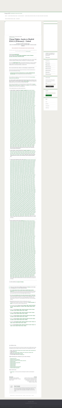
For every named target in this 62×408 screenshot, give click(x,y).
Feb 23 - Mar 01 (18, 208)
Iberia (13, 352)
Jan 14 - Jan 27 (12, 112)
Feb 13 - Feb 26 (31, 201)
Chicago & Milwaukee (17, 306)
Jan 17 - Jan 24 (28, 113)
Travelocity (28, 55)
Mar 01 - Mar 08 (15, 144)
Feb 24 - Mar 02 (33, 208)
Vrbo (25, 159)
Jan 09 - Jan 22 (30, 108)
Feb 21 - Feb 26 (25, 206)
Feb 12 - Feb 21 (32, 200)
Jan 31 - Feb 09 (33, 253)
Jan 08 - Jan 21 (12, 108)
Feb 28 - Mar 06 (27, 142)
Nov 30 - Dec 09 (15, 97)
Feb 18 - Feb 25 (28, 204)
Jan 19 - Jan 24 (20, 152)
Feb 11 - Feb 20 (18, 200)
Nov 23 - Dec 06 (25, 92)
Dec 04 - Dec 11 (25, 99)
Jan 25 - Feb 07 (19, 119)
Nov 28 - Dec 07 (25, 95)
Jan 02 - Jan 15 (12, 106)
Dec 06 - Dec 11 (32, 169)
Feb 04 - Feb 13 (24, 195)
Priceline (20, 55)
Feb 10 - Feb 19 (29, 199)
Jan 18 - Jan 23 (17, 114)
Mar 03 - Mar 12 (20, 145)
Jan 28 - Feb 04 (31, 120)
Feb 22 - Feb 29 (24, 207)
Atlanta (11, 307)
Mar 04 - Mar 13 (29, 145)
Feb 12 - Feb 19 (28, 200)
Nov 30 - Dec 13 (20, 97)
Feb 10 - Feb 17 (24, 199)
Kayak (23, 56)
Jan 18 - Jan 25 (21, 114)
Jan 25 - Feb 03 (15, 119)
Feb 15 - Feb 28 (15, 203)
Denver (34, 306)
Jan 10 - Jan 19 (19, 109)
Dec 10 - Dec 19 (25, 103)
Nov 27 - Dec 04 (25, 94)
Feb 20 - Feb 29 (16, 206)
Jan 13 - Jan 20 (14, 111)
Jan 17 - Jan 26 (32, 113)
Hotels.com (22, 220)
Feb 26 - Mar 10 (21, 210)
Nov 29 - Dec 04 (32, 164)
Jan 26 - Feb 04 (33, 119)
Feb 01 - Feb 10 (29, 123)
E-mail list (27, 85)
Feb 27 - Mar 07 (12, 142)
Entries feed (47, 103)
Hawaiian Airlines (17, 352)
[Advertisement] (31, 6)
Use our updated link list (15, 54)
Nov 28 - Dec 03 (15, 95)
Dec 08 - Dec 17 (32, 171)
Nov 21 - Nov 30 (20, 91)
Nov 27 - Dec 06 (30, 94)
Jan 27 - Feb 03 (17, 120)
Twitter (16, 85)
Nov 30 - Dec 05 (30, 96)
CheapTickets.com (33, 350)
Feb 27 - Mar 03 (26, 210)
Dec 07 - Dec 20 (20, 102)
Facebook (13, 85)
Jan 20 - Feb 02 (12, 116)
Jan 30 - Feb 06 (12, 122)
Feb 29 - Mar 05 (16, 143)
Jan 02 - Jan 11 (33, 105)
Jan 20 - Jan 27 (28, 115)
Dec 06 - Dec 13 (15, 101)
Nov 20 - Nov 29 (33, 159)
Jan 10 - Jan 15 (32, 177)
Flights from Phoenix (13, 363)
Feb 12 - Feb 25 (12, 201)
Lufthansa (21, 352)
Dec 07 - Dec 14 (32, 170)
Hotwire (16, 56)
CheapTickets (20, 56)
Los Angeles (22, 306)
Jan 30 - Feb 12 (21, 122)
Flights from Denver (13, 364)
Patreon (49, 57)
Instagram (34, 84)
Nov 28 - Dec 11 (30, 95)
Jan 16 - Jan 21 (30, 112)
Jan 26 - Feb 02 (28, 119)
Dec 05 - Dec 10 (15, 100)
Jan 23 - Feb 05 (33, 117)
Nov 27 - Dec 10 (32, 163)
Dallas (27, 305)
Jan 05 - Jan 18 (32, 175)
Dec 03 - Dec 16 (20, 99)
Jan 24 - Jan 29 (12, 118)
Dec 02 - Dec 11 (25, 98)
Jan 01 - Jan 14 (29, 105)
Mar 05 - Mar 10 (32, 214)
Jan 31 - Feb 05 (26, 122)
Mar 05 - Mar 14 (20, 146)
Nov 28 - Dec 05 (20, 95)
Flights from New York (13, 358)
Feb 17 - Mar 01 (23, 204)
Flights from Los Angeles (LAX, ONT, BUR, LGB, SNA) (18, 360)
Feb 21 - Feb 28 (30, 206)
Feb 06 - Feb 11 (23, 196)
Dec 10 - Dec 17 (20, 103)
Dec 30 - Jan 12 (19, 105)
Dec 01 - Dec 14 (15, 98)
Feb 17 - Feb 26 (18, 204)
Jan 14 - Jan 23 (32, 111)
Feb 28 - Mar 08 (32, 142)
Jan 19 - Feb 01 (23, 115)
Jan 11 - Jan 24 (17, 110)
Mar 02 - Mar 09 (29, 144)
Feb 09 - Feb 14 (23, 153)
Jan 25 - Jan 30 (31, 118)
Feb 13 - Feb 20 (22, 201)
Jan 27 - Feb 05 (21, 120)
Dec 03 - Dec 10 (32, 167)
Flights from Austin (18, 395)
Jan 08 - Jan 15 (28, 107)
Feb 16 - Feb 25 (29, 203)
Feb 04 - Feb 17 (29, 195)
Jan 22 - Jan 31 (33, 247)
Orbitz (14, 56)
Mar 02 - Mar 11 (32, 213)
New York (11, 306)
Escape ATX (7, 13)
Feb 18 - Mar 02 (12, 205)
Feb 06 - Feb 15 (32, 196)
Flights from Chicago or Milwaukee (15, 359)
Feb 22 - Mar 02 (29, 207)
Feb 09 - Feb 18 (15, 199)
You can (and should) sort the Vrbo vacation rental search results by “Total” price (23, 295)
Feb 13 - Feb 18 (17, 201)
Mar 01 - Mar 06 (22, 154)
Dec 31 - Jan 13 (24, 105)
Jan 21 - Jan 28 (17, 116)
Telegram (18, 85)
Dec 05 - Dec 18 (29, 100)
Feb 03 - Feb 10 (32, 124)
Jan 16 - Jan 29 (19, 113)
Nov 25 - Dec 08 (30, 93)
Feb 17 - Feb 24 (13, 204)
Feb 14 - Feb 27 (25, 202)
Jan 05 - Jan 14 (30, 106)
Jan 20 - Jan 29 (33, 115)
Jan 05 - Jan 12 (26, 106)
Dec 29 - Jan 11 (15, 105)
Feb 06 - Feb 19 (12, 197)
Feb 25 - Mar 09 (32, 209)
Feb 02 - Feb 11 (23, 124)
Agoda (22, 353)
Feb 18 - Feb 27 (33, 204)
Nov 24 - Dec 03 (32, 161)
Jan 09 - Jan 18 (26, 108)
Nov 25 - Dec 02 (20, 93)
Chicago (33, 309)
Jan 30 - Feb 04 (33, 121)
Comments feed (47, 105)
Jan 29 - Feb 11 (28, 121)
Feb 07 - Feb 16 (27, 197)
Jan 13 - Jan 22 (19, 111)
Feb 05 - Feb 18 (18, 196)
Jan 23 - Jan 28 (19, 117)
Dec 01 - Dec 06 (25, 97)
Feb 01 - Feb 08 (24, 123)
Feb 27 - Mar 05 (30, 210)
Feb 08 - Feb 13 (18, 153)
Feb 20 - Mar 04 (21, 206)
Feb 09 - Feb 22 (19, 199)
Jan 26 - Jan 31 (24, 119)
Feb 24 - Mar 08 (17, 209)
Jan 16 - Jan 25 (14, 113)
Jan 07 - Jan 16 (19, 107)
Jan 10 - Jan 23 (23, 109)
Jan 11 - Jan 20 (12, 110)
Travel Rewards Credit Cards (10, 18)
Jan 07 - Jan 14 (14, 107)
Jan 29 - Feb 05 (19, 121)
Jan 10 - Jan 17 (14, 109)
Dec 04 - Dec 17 (32, 168)
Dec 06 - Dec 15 (20, 101)
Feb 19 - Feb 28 (22, 205)
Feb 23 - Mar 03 (23, 208)
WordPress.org (47, 107)
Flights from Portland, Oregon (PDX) (15, 362)
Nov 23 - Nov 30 (15, 92)
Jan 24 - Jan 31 (17, 118)
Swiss (23, 352)
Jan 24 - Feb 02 (21, 118)
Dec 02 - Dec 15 (29, 98)
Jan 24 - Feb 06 (26, 118)
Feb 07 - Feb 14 (22, 197)
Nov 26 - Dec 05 (15, 94)
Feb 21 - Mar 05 (15, 207)
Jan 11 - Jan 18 (32, 109)
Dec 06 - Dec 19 (24, 101)
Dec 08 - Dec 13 (25, 102)
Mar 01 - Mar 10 (20, 144)
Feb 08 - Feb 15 (16, 198)
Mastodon (10, 85)
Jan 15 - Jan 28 (26, 112)
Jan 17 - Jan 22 (23, 113)
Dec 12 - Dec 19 (24, 104)
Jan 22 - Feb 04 (14, 117)
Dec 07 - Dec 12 (29, 101)
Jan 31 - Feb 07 (31, 122)
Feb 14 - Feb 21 (16, 202)
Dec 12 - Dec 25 (32, 173)
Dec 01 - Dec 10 (32, 166)
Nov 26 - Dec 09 (20, 94)
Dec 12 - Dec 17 (20, 104)
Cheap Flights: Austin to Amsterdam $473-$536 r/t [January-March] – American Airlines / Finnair (15, 379)
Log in (46, 101)
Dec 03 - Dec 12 (15, 99)
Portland (28, 306)
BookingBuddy (24, 55)
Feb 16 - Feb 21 (28, 153)
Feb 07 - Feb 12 (17, 197)
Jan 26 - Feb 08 (12, 120)
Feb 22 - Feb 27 (32, 153)
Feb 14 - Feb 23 (21, 202)
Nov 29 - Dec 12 (25, 96)
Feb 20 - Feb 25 (31, 205)
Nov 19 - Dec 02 (29, 90)
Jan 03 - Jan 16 (21, 106)
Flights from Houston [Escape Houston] (15, 366)
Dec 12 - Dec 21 (29, 104)
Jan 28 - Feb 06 (33, 251)
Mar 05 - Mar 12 (15, 146)
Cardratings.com (22, 354)
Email (46, 83)
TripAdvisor (15, 353)
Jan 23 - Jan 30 (24, 117)
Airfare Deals (12, 395)
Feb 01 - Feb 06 (19, 123)
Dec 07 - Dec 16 (15, 102)
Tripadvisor (31, 55)
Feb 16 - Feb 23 (24, 203)
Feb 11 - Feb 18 (13, 200)
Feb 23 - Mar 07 (28, 208)
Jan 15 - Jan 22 (17, 112)
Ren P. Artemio (20, 36)
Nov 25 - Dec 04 (25, 93)
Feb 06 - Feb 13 (28, 196)
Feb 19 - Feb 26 (17, 205)
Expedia (17, 55)
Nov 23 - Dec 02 (20, 92)
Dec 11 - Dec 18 (29, 103)
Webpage (22, 85)
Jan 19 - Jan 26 (14, 115)
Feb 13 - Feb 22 (27, 201)
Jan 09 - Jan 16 (21, 108)
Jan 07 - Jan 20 (23, 107)
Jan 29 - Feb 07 (24, 121)
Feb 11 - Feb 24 (23, 200)
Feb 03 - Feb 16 (15, 195)
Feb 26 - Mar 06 (16, 210)
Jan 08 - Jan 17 (32, 107)
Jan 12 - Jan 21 (30, 110)
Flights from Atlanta (13, 365)
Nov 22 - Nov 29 (30, 91)
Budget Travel (12, 371)
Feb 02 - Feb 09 (18, 124)
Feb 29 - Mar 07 (21, 143)
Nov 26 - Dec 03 (32, 162)
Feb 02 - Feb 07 (13, 124)
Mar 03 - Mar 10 (15, 145)
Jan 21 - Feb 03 (26, 116)
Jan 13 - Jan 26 (23, 111)
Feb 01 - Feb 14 (31, 254)
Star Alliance (28, 395)
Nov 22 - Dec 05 (33, 160)
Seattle (25, 306)
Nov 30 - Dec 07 (32, 165)
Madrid (24, 395)
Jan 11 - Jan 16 (28, 109)
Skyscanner (10, 56)
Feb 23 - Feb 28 (12, 154)
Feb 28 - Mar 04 (22, 142)
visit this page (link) (28, 51)
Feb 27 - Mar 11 (17, 142)
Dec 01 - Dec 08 (30, 97)
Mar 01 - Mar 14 (25, 144)
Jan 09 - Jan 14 (17, 108)
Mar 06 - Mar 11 (25, 146)
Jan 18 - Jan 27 (26, 114)
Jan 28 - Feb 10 (15, 121)
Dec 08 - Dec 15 (29, 102)
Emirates (30, 352)
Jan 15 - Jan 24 (21, 112)
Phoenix (31, 306)
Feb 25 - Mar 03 (22, 209)
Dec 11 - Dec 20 (32, 172)
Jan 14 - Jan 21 (28, 111)
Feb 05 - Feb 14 (13, 196)
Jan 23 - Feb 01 (28, 117)
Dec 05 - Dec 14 (25, 100)
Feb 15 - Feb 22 (30, 202)
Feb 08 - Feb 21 (25, 198)
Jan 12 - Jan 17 (21, 110)
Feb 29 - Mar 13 (30, 143)
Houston (25, 305)
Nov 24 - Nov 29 (30, 92)
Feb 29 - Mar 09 (26, 143)
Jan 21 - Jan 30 (21, 116)
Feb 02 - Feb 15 (28, 124)
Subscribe (18, 18)
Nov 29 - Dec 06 (15, 96)
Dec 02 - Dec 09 (20, 98)
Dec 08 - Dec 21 (15, 103)
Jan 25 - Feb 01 (33, 249)
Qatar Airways (27, 352)
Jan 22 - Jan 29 (31, 116)
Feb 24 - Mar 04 (12, 209)
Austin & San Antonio (32, 305)
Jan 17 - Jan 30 (12, 114)
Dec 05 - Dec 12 (20, 100)
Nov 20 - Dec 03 (15, 91)
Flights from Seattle (12, 361)
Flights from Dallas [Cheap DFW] (14, 367)
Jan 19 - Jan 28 (19, 115)
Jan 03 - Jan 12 (17, 106)
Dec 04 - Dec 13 (29, 99)
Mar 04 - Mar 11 (24, 145)
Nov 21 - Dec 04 (25, 91)
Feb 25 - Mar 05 (27, 209)
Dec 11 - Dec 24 (15, 104)
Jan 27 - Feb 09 (26, 120)
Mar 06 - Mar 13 (29, 146)
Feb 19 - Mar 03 (27, 205)
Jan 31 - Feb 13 (15, 123)
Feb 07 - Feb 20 (31, 197)
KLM (32, 352)
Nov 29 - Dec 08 (20, 96)
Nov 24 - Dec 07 (15, 93)
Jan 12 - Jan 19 (26, 110)
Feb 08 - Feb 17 (21, 198)
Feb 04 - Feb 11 (19, 195)
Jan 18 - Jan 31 (30, 114)
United (32, 395)
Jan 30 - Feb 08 (17, 122)
